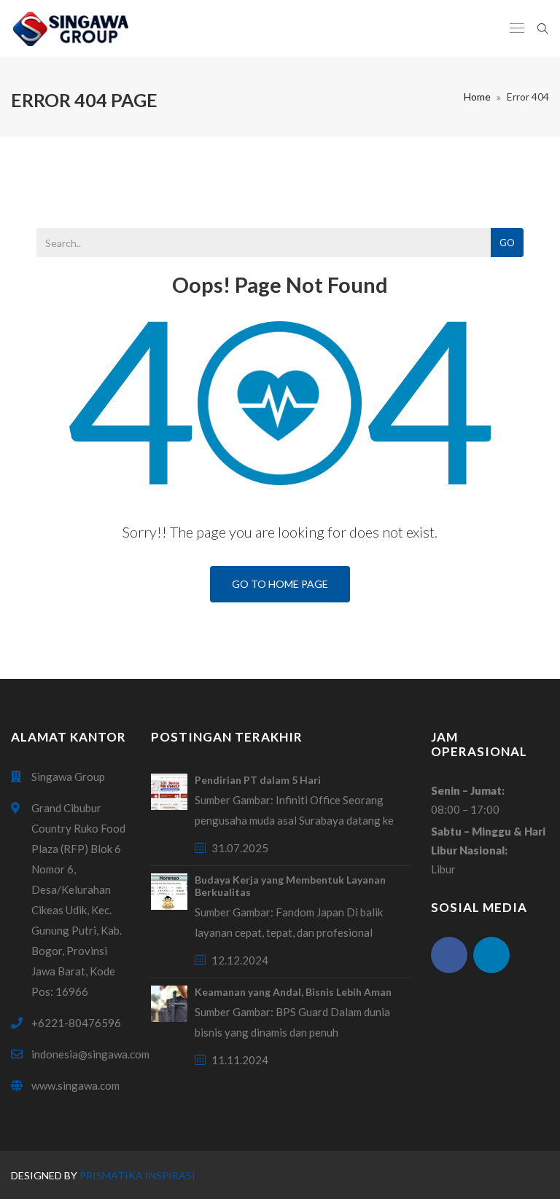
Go (507, 242)
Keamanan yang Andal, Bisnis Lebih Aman (293, 992)
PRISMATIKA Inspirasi (137, 1175)
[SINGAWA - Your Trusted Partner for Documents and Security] (70, 28)
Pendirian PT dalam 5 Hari (258, 780)
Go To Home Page (280, 584)
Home (477, 96)
